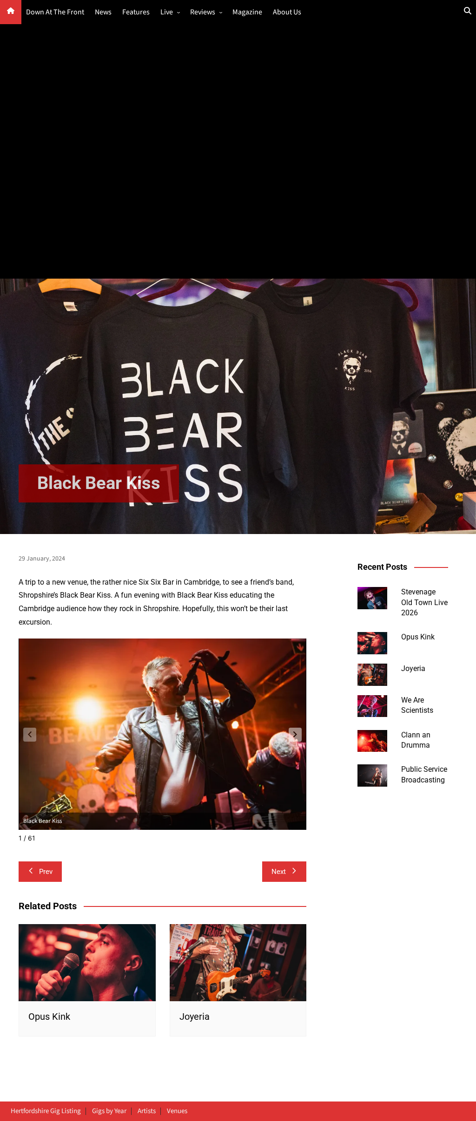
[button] (295, 735)
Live (166, 12)
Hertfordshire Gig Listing (46, 1111)
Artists (147, 1111)
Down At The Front (55, 12)
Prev (46, 871)
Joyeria (194, 1016)
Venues (177, 1111)
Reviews (202, 12)
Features (136, 12)
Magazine (247, 12)
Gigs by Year (109, 1111)
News (103, 12)
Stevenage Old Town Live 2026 (424, 602)
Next (278, 871)
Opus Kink (49, 1016)
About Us (287, 12)
